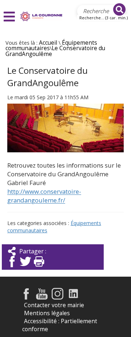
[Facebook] (12, 267)
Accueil (48, 43)
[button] (10, 16)
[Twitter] (25, 267)
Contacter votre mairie (54, 305)
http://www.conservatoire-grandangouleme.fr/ (44, 195)
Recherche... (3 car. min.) (103, 17)
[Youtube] (42, 297)
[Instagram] (57, 297)
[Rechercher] (119, 9)
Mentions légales (47, 313)
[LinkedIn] (73, 297)
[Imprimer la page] (39, 267)
